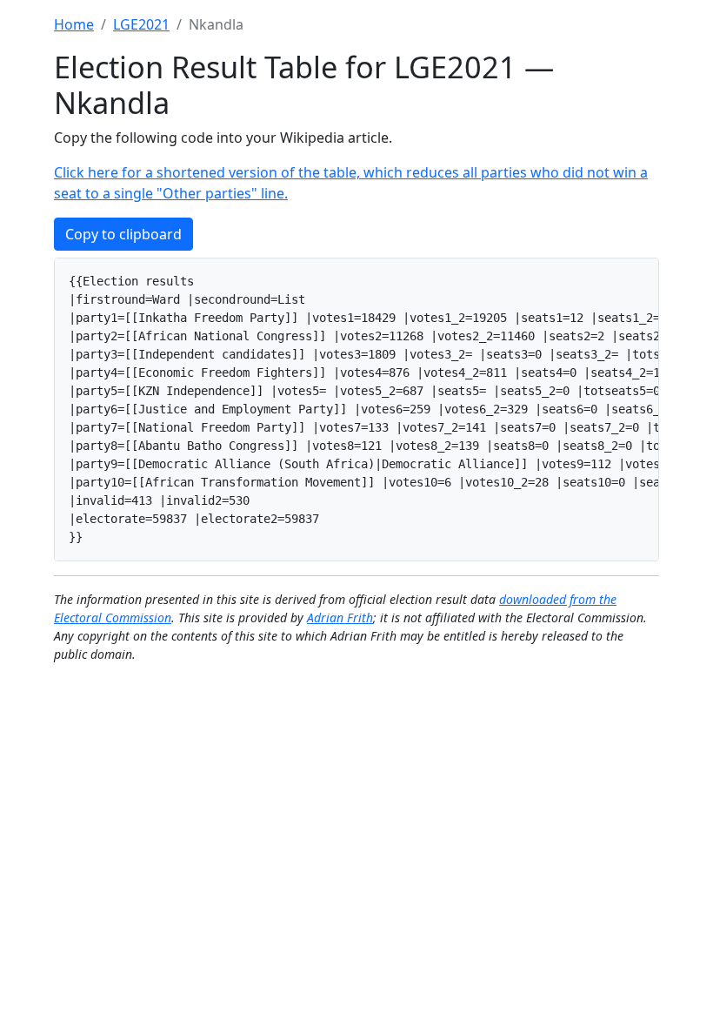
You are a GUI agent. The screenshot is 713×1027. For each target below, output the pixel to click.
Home (74, 24)
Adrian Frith (340, 617)
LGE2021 (141, 24)
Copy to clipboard (123, 234)
